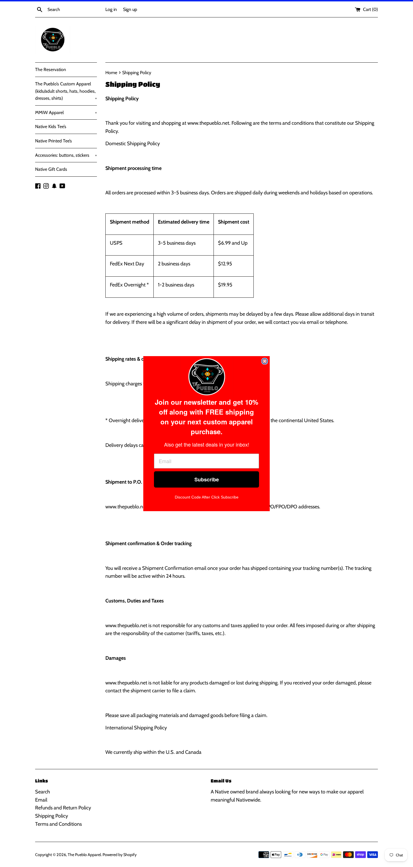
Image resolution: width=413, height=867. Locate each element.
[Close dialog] (264, 361)
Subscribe (206, 479)
